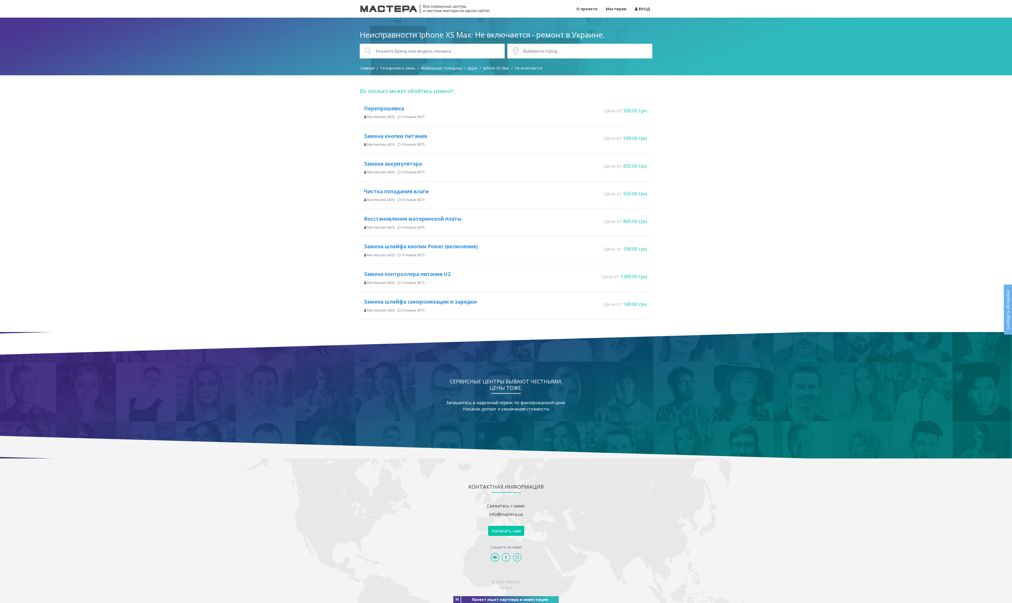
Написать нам (506, 531)
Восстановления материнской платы (413, 218)
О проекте (586, 8)
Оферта (506, 587)
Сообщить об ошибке (1007, 309)
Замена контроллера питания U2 (407, 274)
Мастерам (616, 8)
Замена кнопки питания (395, 136)
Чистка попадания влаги (396, 191)
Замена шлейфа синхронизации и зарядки (420, 301)
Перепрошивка (384, 108)
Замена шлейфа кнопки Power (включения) (421, 246)
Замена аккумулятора (393, 163)
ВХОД (644, 8)
